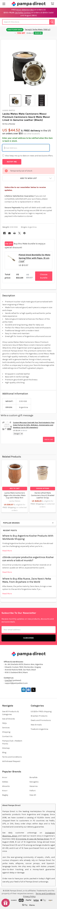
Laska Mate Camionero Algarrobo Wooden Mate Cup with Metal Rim (14, 495)
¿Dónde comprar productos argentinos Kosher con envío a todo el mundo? (28, 559)
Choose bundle (43, 276)
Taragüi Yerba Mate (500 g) (37, 29)
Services (6, 727)
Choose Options (42, 488)
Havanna (33, 786)
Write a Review (8, 124)
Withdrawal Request (11, 761)
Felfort (32, 790)
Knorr (4, 790)
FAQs (4, 723)
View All (32, 795)
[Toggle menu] (4, 4)
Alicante (6, 786)
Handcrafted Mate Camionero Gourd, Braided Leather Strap (42, 495)
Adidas (5, 782)
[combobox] (28, 22)
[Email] (9, 233)
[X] (19, 233)
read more (7, 550)
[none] (28, 67)
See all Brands (8, 719)
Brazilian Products (39, 716)
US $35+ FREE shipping (41, 711)
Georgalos (34, 782)
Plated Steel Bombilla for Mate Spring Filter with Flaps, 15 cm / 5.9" (34, 258)
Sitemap (6, 748)
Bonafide (33, 777)
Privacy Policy (29, 896)
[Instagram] (23, 690)
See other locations (31, 134)
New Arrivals (36, 725)
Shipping (6, 732)
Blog (4, 752)
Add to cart (49, 439)
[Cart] (53, 4)
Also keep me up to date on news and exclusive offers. (29, 156)
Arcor (4, 777)
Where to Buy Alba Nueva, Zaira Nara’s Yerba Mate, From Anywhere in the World (26, 580)
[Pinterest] (24, 233)
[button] (28, 178)
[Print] (14, 233)
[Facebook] (4, 233)
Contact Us (7, 736)
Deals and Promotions (41, 720)
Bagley (5, 795)
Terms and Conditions (12, 757)
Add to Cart (15, 488)
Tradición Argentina (39, 729)
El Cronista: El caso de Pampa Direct (32, 839)
